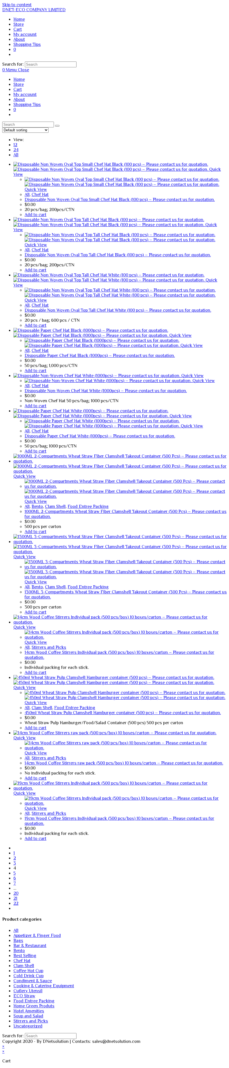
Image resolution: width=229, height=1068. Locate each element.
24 (15, 149)
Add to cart (35, 214)
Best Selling (24, 955)
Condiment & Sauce (32, 980)
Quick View (36, 189)
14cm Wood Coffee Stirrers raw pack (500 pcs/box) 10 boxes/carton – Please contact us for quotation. (124, 763)
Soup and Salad (28, 1016)
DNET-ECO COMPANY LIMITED (34, 9)
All (15, 154)
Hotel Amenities (28, 1010)
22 (15, 903)
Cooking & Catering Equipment (43, 985)
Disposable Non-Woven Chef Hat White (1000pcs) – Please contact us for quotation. (106, 390)
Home (19, 79)
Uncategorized (27, 1026)
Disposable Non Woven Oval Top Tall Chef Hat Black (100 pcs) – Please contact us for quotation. (118, 254)
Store (18, 84)
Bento (37, 506)
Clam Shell (55, 506)
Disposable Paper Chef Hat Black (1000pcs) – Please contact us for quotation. (100, 355)
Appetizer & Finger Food (37, 935)
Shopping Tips (27, 104)
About (19, 99)
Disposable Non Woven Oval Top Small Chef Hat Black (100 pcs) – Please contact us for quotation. (120, 199)
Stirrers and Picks (49, 647)
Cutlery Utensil (27, 990)
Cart (17, 89)
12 (15, 144)
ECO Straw (24, 995)
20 (15, 893)
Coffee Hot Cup (28, 970)
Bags (18, 940)
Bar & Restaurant (29, 945)
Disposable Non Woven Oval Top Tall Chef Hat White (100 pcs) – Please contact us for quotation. (118, 310)
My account (25, 94)
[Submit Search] (57, 126)
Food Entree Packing (88, 506)
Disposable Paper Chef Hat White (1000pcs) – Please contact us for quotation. (100, 436)
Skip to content (17, 4)
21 (15, 898)
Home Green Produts (33, 1005)
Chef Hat (40, 194)
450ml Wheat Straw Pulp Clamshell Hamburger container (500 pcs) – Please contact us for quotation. (123, 712)
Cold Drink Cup (28, 975)
